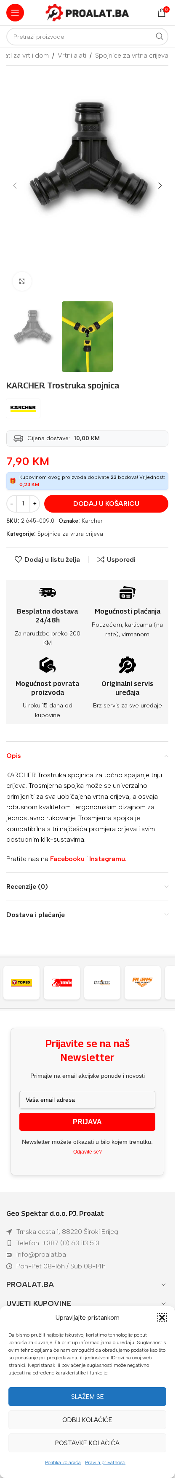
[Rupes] (146, 982)
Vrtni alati (72, 55)
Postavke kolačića (87, 1443)
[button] (162, 1317)
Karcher (92, 521)
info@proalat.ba (41, 1254)
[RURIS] (106, 982)
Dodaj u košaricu (106, 504)
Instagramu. (108, 859)
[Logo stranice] (87, 12)
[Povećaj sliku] (22, 281)
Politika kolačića (63, 1462)
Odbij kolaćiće (87, 1420)
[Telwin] (25, 982)
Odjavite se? (87, 1152)
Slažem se (87, 1397)
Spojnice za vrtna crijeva (131, 55)
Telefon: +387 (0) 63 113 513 (57, 1243)
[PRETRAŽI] (159, 36)
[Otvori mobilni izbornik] (15, 12)
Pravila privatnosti (105, 1462)
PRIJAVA (87, 1121)
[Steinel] (66, 982)
